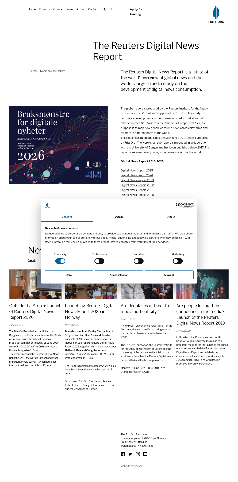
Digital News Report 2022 (137, 185)
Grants (57, 9)
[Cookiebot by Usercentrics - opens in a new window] (178, 205)
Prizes (69, 9)
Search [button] (104, 9)
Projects (44, 9)
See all (32, 260)
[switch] (99, 261)
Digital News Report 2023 (137, 180)
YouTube (145, 454)
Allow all (169, 274)
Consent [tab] (67, 216)
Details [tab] (119, 216)
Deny (69, 274)
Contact (93, 9)
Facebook (123, 454)
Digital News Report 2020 (137, 195)
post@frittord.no (138, 442)
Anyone (138, 466)
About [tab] (171, 216)
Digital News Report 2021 (137, 190)
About (81, 9)
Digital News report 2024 (137, 175)
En (116, 9)
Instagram (138, 454)
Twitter (130, 454)
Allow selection (119, 274)
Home (32, 9)
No (111, 9)
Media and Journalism (52, 71)
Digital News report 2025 (137, 170)
